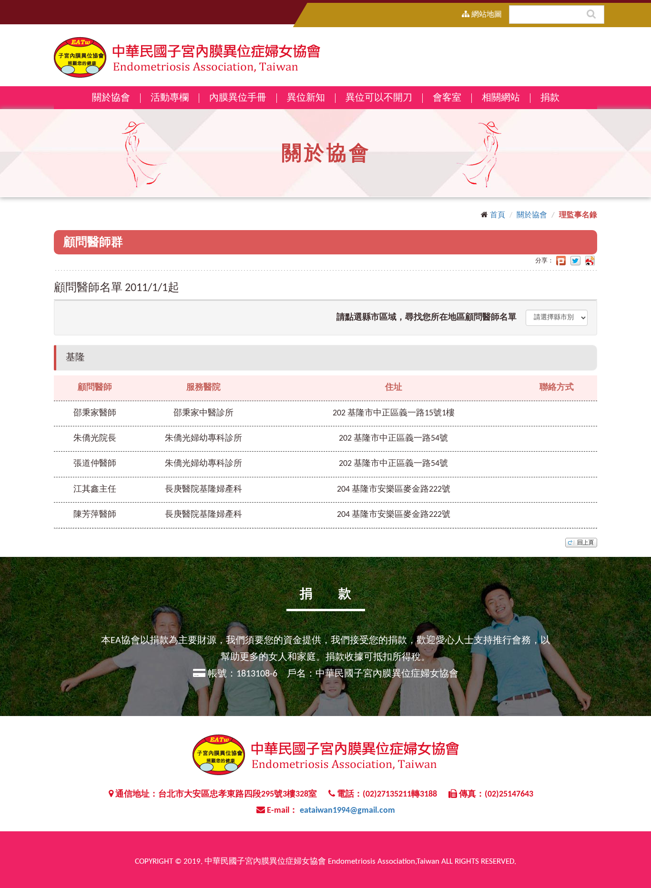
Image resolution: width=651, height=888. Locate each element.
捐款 (549, 98)
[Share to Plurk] (561, 261)
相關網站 (501, 98)
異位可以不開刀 (379, 98)
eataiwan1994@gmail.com (347, 810)
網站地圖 (485, 15)
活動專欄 (170, 98)
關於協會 (532, 215)
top (581, 542)
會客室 (447, 98)
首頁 (497, 215)
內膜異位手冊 (237, 98)
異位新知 (306, 98)
